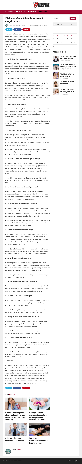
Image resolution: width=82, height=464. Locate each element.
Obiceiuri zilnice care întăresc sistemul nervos (15, 439)
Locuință (32, 11)
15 (71, 35)
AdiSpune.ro (7, 460)
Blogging (9, 11)
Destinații (21, 11)
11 (57, 35)
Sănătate (34, 25)
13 (64, 35)
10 (53, 35)
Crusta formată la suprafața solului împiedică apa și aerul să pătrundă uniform (68, 66)
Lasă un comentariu (42, 25)
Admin (15, 25)
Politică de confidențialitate (72, 460)
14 (67, 35)
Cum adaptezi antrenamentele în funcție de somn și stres (39, 440)
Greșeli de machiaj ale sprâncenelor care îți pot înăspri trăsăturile (67, 74)
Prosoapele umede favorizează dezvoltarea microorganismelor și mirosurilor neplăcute (38, 416)
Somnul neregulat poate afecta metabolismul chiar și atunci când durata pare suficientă (15, 416)
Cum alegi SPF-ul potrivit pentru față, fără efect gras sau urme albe (67, 91)
